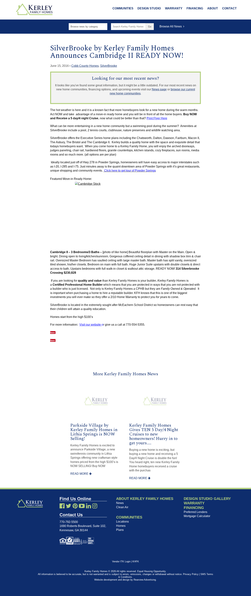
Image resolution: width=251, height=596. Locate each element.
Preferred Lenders (195, 512)
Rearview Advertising (145, 579)
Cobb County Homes (85, 65)
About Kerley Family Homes (144, 499)
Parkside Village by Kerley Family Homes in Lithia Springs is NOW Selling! (93, 432)
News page (159, 89)
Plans (120, 529)
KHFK (135, 561)
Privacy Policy (190, 574)
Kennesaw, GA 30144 (74, 530)
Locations (122, 521)
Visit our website (90, 324)
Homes (121, 525)
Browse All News (171, 26)
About (212, 8)
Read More (79, 473)
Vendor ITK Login (121, 561)
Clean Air (122, 507)
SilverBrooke (108, 65)
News (120, 503)
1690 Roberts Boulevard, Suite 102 (82, 526)
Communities (122, 8)
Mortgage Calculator (197, 516)
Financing (195, 8)
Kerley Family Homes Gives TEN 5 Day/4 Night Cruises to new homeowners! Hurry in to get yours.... (153, 434)
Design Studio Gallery (207, 499)
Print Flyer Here (157, 118)
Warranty (173, 8)
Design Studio (149, 8)
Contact (229, 8)
